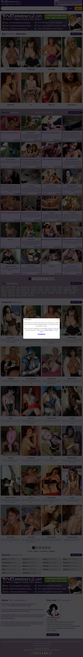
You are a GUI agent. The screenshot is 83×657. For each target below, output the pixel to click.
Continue (41, 334)
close (58, 319)
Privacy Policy (48, 330)
